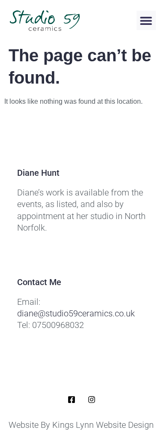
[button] (146, 20)
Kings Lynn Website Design (103, 425)
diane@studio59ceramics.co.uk (76, 313)
